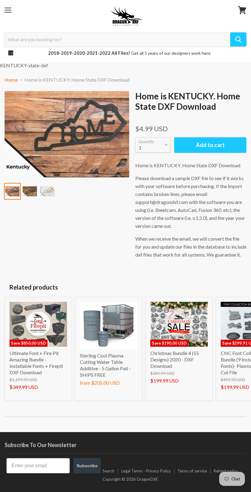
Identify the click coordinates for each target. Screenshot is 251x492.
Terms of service (192, 470)
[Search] (238, 39)
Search (108, 470)
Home (11, 80)
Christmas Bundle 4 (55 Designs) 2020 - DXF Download (174, 359)
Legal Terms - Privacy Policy (146, 470)
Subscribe (87, 465)
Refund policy (226, 470)
